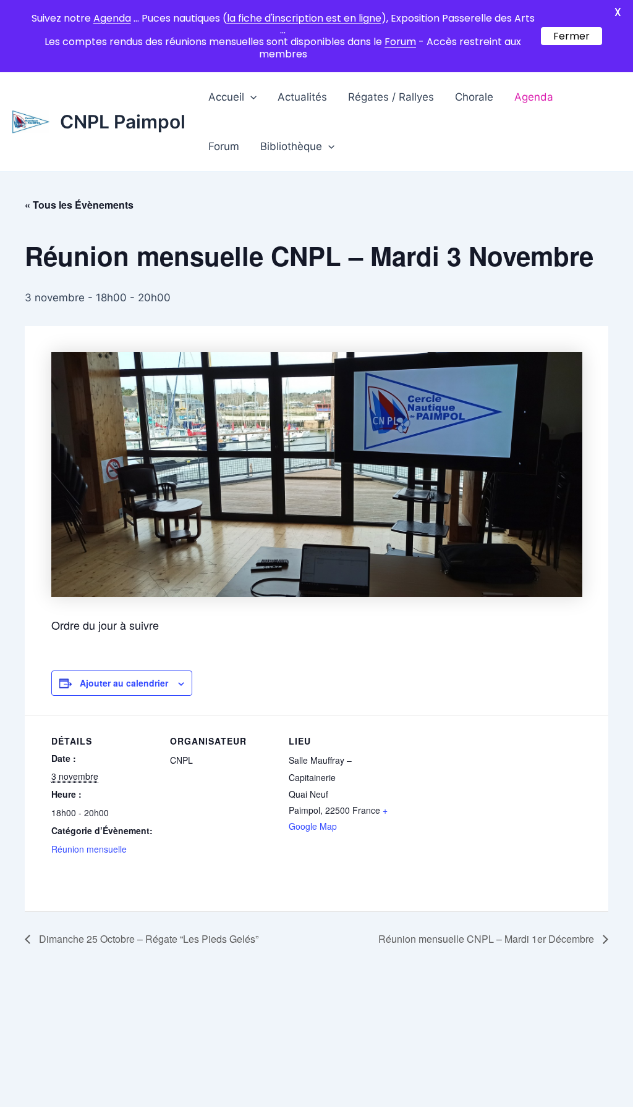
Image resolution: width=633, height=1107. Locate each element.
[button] (250, 97)
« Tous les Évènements (79, 205)
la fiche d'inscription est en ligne (304, 18)
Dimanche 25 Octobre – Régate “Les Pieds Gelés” (147, 939)
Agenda (533, 97)
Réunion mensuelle (89, 849)
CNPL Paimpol (122, 122)
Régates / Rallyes (391, 97)
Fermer (571, 36)
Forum (223, 146)
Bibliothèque (291, 146)
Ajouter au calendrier (124, 683)
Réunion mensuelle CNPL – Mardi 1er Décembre (487, 939)
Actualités (302, 97)
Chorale (474, 97)
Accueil (226, 97)
